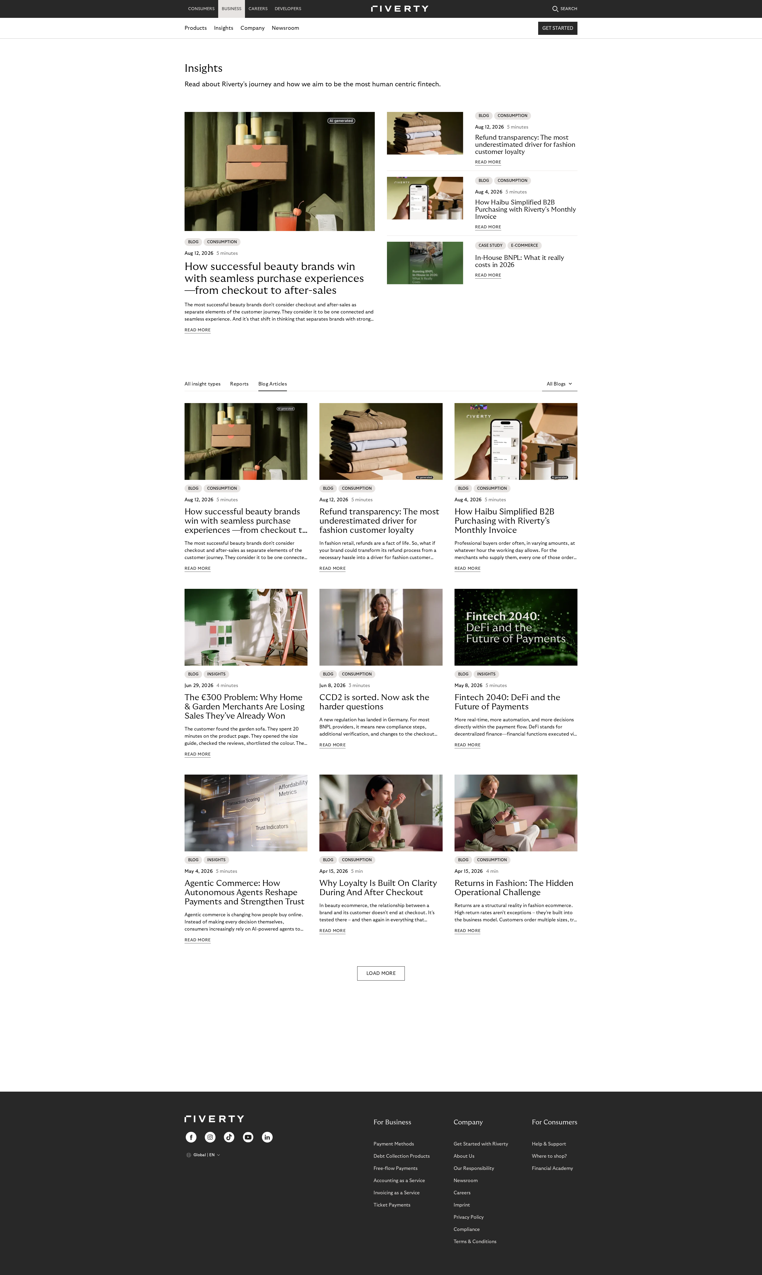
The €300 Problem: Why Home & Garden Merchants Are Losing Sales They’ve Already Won (245, 706)
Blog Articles (272, 384)
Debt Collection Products (402, 1156)
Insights (223, 28)
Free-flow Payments (396, 1168)
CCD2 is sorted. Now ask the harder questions (374, 702)
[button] (559, 384)
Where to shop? (549, 1156)
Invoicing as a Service (397, 1192)
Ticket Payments (392, 1205)
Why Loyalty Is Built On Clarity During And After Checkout (378, 888)
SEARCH (568, 9)
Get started (557, 28)
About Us (464, 1156)
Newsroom (285, 28)
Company (253, 28)
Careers (462, 1192)
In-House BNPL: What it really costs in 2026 (519, 261)
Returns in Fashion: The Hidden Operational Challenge (514, 888)
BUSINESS (231, 9)
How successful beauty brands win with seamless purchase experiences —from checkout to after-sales (274, 278)
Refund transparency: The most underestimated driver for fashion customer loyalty (525, 144)
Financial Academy (552, 1168)
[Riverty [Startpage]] (397, 9)
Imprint (462, 1205)
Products (196, 28)
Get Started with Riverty (481, 1144)
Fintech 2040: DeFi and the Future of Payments (507, 702)
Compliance (467, 1229)
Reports (239, 384)
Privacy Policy (469, 1217)
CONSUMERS (201, 9)
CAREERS (258, 9)
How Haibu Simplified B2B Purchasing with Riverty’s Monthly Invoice (525, 209)
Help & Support (549, 1144)
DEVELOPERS (288, 9)
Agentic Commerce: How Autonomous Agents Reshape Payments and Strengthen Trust (245, 892)
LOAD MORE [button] (381, 973)
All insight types (203, 384)
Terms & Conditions (475, 1241)
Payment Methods (394, 1144)
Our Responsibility (474, 1168)
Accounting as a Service (399, 1180)
